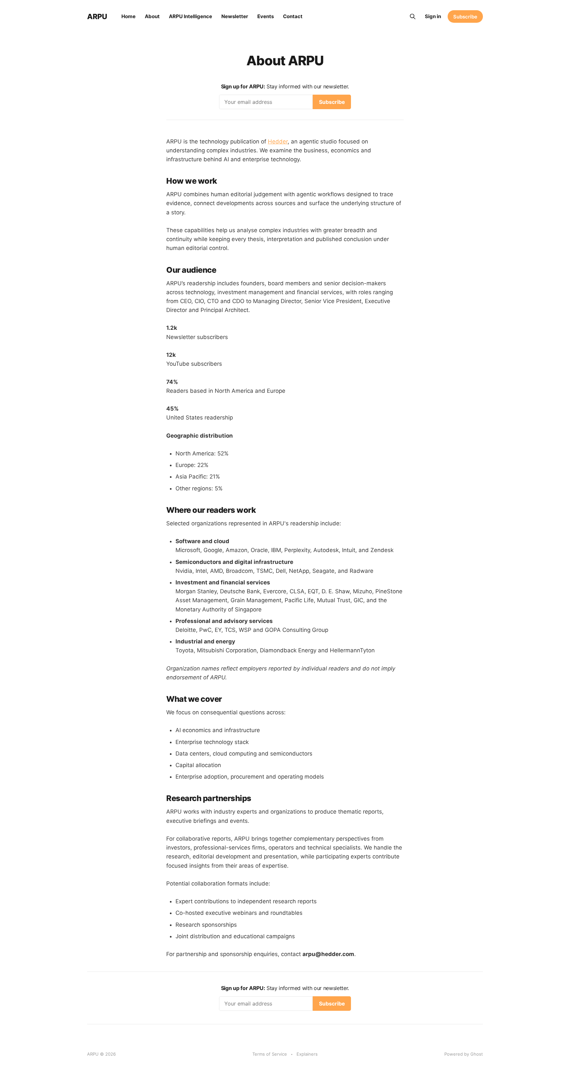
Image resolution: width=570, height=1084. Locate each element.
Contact (292, 16)
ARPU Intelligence (190, 16)
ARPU (97, 16)
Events (265, 16)
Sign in (433, 16)
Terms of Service (269, 1054)
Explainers (307, 1054)
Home (128, 16)
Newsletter (234, 16)
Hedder (278, 141)
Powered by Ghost (463, 1054)
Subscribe (465, 17)
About (152, 16)
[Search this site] (413, 16)
